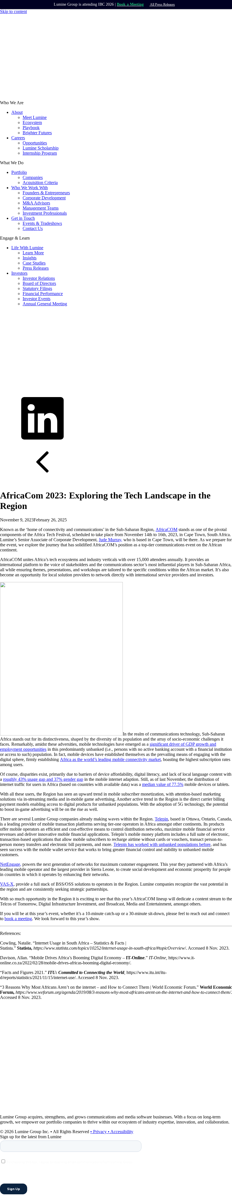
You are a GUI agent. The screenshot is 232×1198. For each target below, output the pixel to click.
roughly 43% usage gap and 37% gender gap (43, 779)
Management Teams (41, 208)
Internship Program (40, 153)
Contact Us (33, 228)
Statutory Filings (37, 288)
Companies (33, 177)
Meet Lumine (35, 117)
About (17, 112)
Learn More (33, 252)
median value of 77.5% (162, 784)
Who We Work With (29, 187)
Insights (29, 257)
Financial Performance (43, 293)
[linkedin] (42, 438)
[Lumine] (42, 97)
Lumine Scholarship (41, 148)
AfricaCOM (166, 529)
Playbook (31, 127)
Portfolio (19, 172)
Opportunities (35, 142)
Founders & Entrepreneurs (46, 192)
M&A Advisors (36, 203)
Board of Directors (39, 283)
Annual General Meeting (45, 303)
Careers (18, 137)
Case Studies (34, 263)
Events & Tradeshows (42, 223)
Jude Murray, (110, 539)
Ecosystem (32, 122)
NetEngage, (10, 864)
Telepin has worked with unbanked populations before (161, 844)
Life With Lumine (27, 247)
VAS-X (7, 884)
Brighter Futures (37, 132)
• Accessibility (120, 1131)
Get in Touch (23, 218)
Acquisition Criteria (40, 182)
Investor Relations (39, 278)
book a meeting (18, 918)
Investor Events (36, 298)
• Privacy (99, 1131)
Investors (19, 273)
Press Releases (36, 268)
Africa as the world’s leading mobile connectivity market (110, 759)
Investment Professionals (45, 213)
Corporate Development (44, 197)
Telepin (161, 819)
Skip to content (13, 11)
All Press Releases (162, 5)
